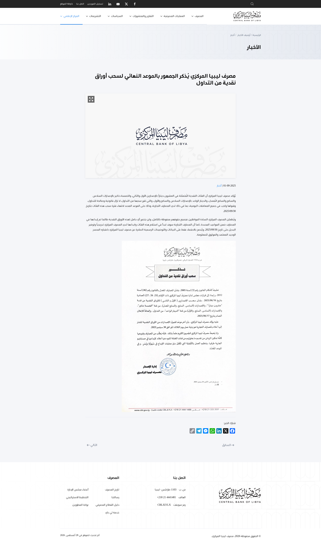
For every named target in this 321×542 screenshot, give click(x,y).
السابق (226, 445)
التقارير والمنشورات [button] (143, 16)
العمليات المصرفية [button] (174, 16)
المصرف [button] (199, 16)
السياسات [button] (117, 16)
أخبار (219, 185)
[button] (91, 99)
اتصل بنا (80, 4)
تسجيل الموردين (95, 4)
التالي (93, 445)
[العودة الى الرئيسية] (247, 16)
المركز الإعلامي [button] (71, 16)
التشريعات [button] (95, 16)
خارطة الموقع (66, 4)
